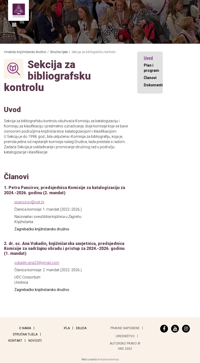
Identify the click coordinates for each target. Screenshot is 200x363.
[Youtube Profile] (175, 329)
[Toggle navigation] (14, 25)
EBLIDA (81, 328)
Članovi (150, 78)
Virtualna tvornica (108, 359)
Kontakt (15, 340)
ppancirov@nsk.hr (29, 202)
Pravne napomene (125, 328)
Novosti (35, 340)
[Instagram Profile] (186, 329)
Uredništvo (125, 336)
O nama (25, 328)
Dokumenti (153, 85)
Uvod (148, 58)
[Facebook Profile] (164, 329)
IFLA (67, 328)
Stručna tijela (25, 334)
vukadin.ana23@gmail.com (36, 263)
